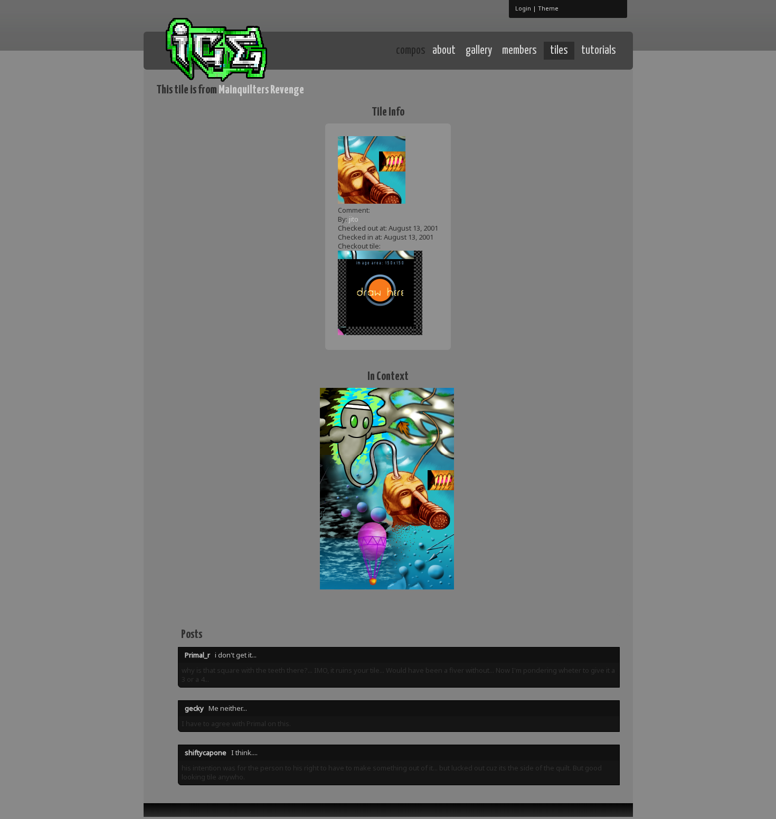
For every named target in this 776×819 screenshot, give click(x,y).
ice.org (234, 50)
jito (353, 219)
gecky (194, 708)
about (444, 50)
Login (523, 8)
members (519, 50)
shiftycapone (205, 752)
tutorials (598, 50)
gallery (479, 50)
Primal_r (197, 655)
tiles (559, 50)
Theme (548, 8)
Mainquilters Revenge (261, 90)
